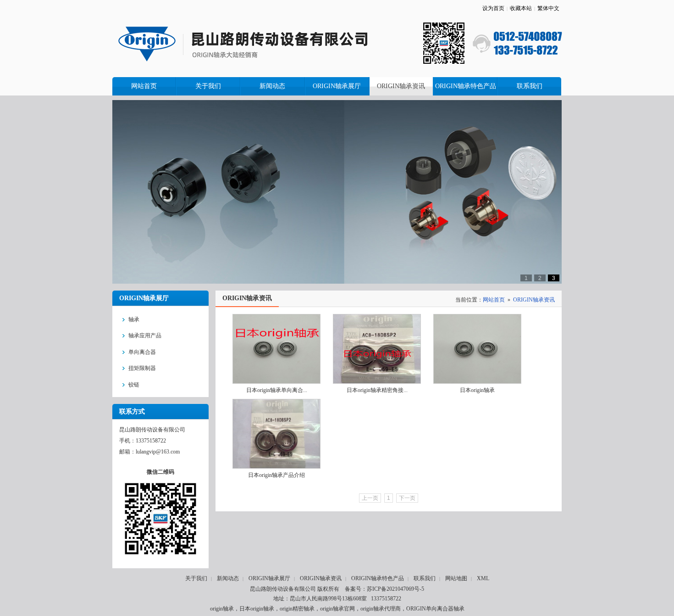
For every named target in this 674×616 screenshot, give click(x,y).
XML (483, 578)
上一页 (370, 498)
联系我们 (425, 578)
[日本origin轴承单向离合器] (276, 349)
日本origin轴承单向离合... (276, 390)
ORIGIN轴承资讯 (534, 300)
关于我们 (196, 578)
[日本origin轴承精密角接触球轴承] (377, 349)
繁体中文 (548, 8)
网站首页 (494, 300)
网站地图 (456, 578)
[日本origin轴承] (477, 349)
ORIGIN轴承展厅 (269, 578)
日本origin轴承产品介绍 (276, 475)
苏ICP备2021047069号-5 (395, 589)
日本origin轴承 (477, 390)
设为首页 (493, 8)
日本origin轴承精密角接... (377, 390)
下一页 (407, 498)
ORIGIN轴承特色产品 (377, 578)
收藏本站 (521, 8)
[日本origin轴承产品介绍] (276, 434)
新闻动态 (228, 578)
